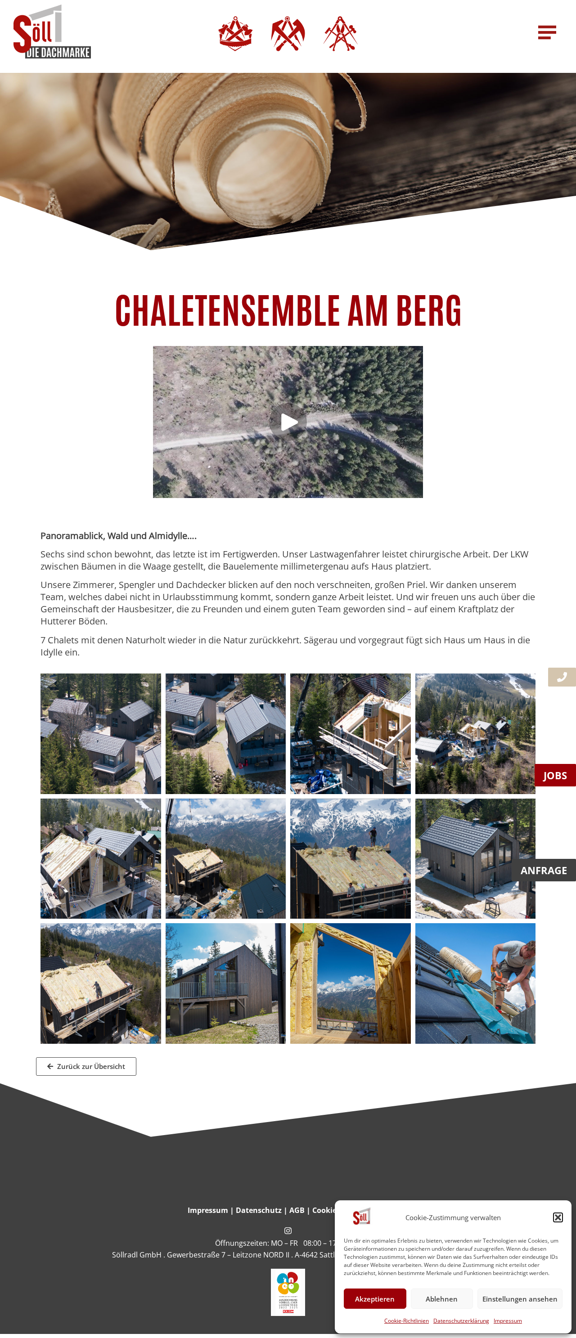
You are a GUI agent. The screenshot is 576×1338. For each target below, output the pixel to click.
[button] (558, 1217)
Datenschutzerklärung (461, 1321)
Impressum (508, 1321)
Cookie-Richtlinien (406, 1321)
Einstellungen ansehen (520, 1298)
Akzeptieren (375, 1298)
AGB (297, 1210)
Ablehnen (442, 1298)
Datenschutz (259, 1210)
